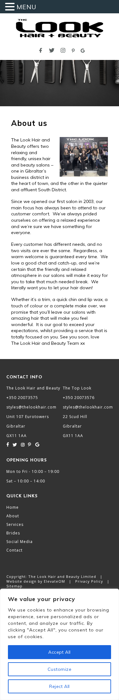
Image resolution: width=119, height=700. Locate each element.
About (12, 516)
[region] (59, 644)
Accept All (59, 652)
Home (12, 507)
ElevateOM (55, 581)
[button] (11, 6)
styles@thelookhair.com (31, 407)
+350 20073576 (79, 397)
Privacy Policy (89, 581)
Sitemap (14, 586)
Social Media (19, 541)
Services (14, 524)
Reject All (59, 686)
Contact (14, 550)
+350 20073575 (22, 397)
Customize (59, 669)
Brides (13, 533)
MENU (26, 7)
